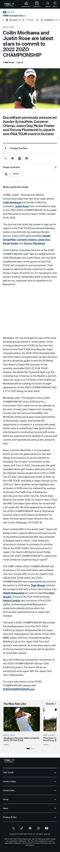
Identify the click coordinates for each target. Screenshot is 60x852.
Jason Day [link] (44, 239)
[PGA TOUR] (9, 761)
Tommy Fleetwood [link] (34, 243)
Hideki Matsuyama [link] (13, 593)
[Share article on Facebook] (12, 158)
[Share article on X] (5, 158)
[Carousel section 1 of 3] (28, 748)
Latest (5, 745)
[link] (9, 4)
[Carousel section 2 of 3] (31, 748)
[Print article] (19, 158)
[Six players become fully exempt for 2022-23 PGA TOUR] (21, 719)
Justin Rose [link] (22, 206)
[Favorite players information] (55, 167)
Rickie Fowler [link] (10, 243)
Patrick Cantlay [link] (11, 600)
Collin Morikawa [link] (12, 202)
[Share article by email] (26, 158)
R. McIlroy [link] (49, 20)
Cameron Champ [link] (27, 239)
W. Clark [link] (13, 20)
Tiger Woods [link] (38, 585)
